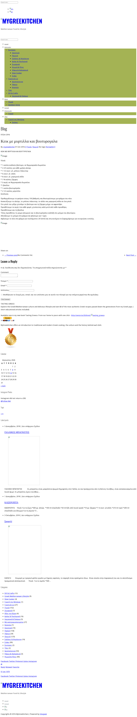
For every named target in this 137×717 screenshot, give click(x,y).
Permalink (50, 147)
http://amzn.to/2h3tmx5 (81, 315)
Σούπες (15, 122)
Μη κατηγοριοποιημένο (13, 622)
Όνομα (4, 281)
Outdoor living (14, 105)
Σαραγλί (8, 521)
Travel (10, 114)
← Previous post (11, 255)
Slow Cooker (17, 73)
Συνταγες (12, 50)
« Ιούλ (3, 386)
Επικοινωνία (8, 111)
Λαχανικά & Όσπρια (20, 96)
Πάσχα (14, 84)
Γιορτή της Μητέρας (16, 119)
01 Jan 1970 (5, 671)
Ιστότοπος (5, 290)
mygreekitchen (9, 147)
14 (11, 373)
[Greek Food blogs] (11, 348)
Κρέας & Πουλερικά (19, 61)
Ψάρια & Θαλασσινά (20, 70)
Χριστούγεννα (17, 82)
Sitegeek (43, 714)
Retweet (9, 667)
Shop (5, 117)
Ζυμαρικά (16, 64)
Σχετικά (6, 108)
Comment (5, 272)
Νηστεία (15, 87)
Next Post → (131, 255)
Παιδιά (7, 631)
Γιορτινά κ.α (13, 79)
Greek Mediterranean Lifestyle (16, 596)
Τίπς (10, 90)
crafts (2, 413)
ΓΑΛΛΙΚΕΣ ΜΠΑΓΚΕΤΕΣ (16, 432)
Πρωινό (15, 56)
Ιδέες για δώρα (10, 613)
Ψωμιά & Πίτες (18, 67)
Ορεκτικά (15, 53)
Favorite (16, 667)
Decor (6, 99)
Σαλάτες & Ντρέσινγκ (20, 58)
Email (4, 285)
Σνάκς (14, 76)
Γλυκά (10, 102)
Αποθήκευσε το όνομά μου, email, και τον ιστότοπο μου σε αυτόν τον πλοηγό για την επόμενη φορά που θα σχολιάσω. (51, 295)
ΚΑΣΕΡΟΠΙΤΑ (11, 502)
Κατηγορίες (7, 47)
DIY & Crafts (13, 93)
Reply (3, 667)
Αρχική (6, 44)
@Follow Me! (6, 401)
